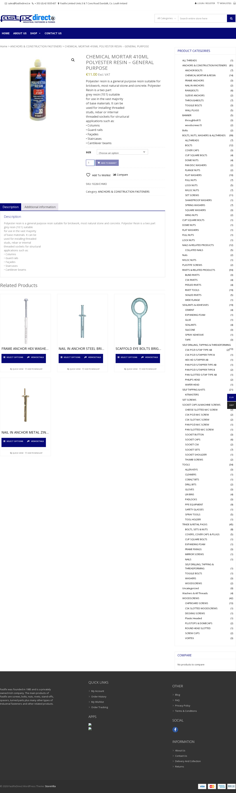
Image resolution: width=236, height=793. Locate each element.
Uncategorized (190, 588)
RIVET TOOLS (192, 290)
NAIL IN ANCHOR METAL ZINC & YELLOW (25, 432)
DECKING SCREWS (195, 613)
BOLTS (188, 145)
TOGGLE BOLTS (193, 105)
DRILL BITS (190, 484)
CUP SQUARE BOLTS (196, 155)
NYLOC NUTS (192, 190)
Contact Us (53, 33)
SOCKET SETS (192, 449)
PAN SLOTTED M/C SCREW (199, 429)
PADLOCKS (191, 499)
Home (6, 33)
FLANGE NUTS (192, 170)
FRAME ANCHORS (194, 80)
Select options (15, 357)
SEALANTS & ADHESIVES (195, 305)
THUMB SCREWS (194, 459)
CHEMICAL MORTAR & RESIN (200, 75)
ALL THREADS (189, 60)
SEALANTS (190, 324)
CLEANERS (190, 474)
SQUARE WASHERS (195, 210)
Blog (177, 694)
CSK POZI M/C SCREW (197, 414)
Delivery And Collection (188, 761)
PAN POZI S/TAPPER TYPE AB (200, 364)
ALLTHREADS (192, 140)
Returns (179, 766)
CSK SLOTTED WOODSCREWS (201, 608)
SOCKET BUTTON (194, 434)
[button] (73, 60)
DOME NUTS (192, 160)
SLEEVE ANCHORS (195, 95)
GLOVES (189, 489)
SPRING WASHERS (195, 205)
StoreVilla (50, 786)
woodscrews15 (193, 125)
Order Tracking (99, 707)
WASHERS (190, 578)
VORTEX (189, 638)
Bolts (185, 130)
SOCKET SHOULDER (196, 454)
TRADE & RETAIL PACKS (194, 524)
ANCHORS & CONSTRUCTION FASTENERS (36, 46)
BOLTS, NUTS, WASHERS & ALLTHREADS (204, 135)
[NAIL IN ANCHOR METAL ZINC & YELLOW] (25, 405)
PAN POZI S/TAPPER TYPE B (200, 369)
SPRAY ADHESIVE (194, 334)
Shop (33, 33)
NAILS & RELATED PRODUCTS (198, 245)
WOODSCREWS (193, 583)
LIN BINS (189, 494)
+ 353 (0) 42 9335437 (45, 3)
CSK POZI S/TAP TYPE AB (198, 349)
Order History (98, 696)
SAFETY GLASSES (194, 509)
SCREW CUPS (192, 633)
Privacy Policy (182, 705)
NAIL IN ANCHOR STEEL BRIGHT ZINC (83, 349)
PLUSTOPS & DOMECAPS (198, 623)
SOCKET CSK (192, 444)
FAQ (177, 700)
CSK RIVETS (191, 280)
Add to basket (109, 163)
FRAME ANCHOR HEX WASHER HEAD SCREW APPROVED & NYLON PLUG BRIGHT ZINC (25, 349)
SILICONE (190, 329)
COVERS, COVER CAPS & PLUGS (202, 534)
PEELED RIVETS (193, 284)
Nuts (185, 255)
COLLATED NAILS (194, 250)
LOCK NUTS (191, 185)
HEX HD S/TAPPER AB (196, 359)
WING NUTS (191, 215)
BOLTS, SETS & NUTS (196, 529)
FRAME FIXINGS (193, 549)
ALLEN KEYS (191, 469)
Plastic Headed (193, 618)
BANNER (186, 115)
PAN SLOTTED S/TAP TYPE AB (201, 374)
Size (88, 152)
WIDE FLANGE (192, 300)
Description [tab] (11, 207)
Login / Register (206, 3)
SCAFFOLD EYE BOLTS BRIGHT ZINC (140, 349)
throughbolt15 (193, 120)
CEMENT (189, 310)
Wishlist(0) (225, 3)
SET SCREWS (192, 195)
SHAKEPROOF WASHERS (198, 200)
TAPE (188, 339)
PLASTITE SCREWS (192, 265)
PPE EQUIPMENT (194, 504)
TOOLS (186, 464)
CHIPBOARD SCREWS (196, 603)
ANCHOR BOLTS (193, 70)
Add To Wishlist (34, 369)
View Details (37, 357)
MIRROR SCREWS (194, 554)
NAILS (188, 559)
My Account (97, 691)
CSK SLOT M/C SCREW (197, 419)
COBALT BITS (192, 479)
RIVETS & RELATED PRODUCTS (198, 270)
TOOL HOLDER (193, 519)
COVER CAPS (192, 150)
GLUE (188, 319)
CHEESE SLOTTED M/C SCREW (201, 409)
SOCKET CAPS (192, 439)
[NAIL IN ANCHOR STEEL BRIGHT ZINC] (83, 321)
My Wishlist (97, 702)
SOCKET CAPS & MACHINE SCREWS (201, 404)
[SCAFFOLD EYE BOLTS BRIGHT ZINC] (140, 321)
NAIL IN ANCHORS (194, 85)
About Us (20, 33)
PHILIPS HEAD (192, 379)
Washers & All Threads (195, 593)
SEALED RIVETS (193, 295)
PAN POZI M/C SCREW (197, 424)
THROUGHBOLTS (194, 100)
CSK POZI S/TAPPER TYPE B (200, 354)
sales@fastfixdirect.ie (19, 3)
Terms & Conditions (186, 711)
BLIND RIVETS (192, 275)
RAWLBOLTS (192, 90)
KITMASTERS (192, 394)
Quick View (18, 369)
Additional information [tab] (40, 207)
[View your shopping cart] (234, 3)
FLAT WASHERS (193, 175)
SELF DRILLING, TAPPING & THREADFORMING (206, 345)
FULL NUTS (191, 180)
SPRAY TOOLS (192, 514)
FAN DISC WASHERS (196, 165)
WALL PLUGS (192, 110)
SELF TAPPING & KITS (193, 389)
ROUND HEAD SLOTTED (198, 628)
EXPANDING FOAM (195, 315)
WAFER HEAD (192, 384)
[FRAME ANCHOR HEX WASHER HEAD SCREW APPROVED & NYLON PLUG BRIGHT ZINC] (25, 321)
